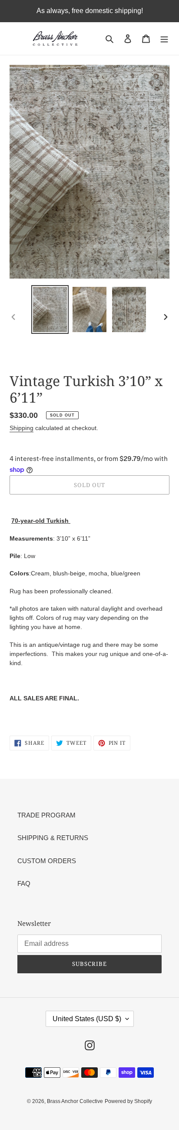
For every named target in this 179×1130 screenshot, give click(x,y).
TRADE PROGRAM (46, 815)
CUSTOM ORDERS (46, 860)
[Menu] (164, 38)
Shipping (21, 427)
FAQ (23, 883)
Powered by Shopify (128, 1101)
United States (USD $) (87, 1018)
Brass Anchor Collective (75, 1101)
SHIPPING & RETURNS (52, 837)
